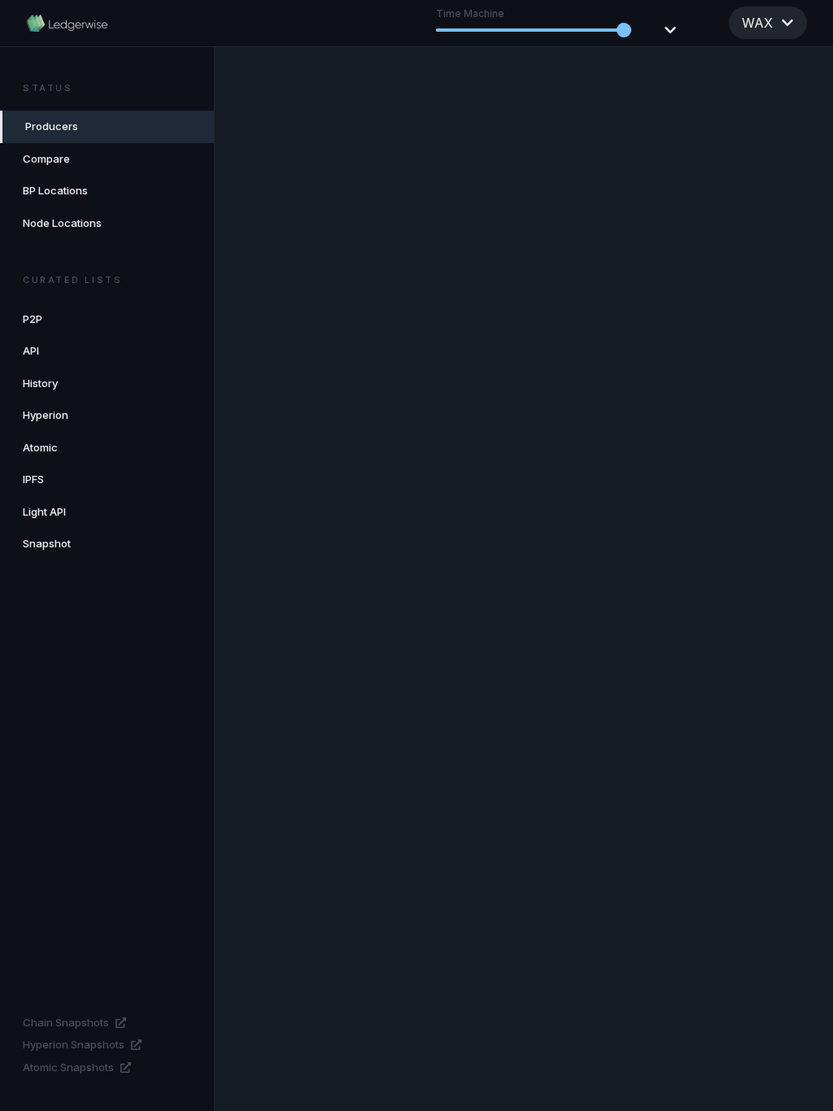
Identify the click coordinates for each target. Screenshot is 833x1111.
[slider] (624, 30)
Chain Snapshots (66, 1022)
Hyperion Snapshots (73, 1044)
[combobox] (768, 23)
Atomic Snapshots (68, 1067)
